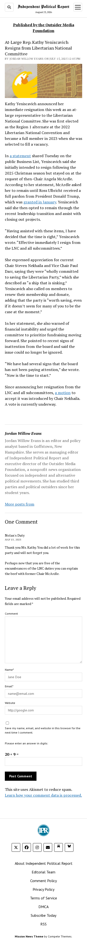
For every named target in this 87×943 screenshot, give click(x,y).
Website (10, 703)
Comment (11, 613)
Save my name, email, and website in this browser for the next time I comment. (42, 730)
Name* (9, 669)
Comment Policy (43, 880)
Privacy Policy (43, 889)
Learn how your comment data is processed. (43, 795)
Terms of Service (43, 898)
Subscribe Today (43, 915)
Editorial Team (43, 872)
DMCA (43, 906)
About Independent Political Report (43, 863)
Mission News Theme (29, 936)
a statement (20, 155)
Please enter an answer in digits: (26, 743)
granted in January (39, 202)
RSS (43, 924)
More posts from (19, 504)
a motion (63, 392)
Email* (9, 686)
